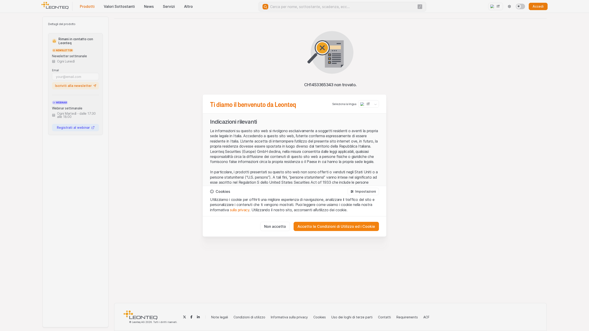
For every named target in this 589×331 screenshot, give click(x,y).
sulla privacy (239, 210)
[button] (363, 191)
